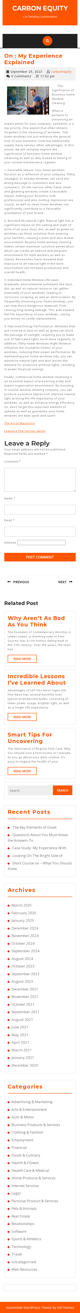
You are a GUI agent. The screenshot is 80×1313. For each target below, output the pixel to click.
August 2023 (22, 981)
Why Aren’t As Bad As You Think (36, 621)
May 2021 (20, 1034)
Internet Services (25, 1185)
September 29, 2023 (26, 72)
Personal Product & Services (35, 1200)
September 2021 (25, 1011)
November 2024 (25, 935)
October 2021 (23, 1004)
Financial (19, 1147)
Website (10, 542)
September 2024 (25, 950)
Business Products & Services (36, 1124)
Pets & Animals (24, 1208)
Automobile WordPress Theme (29, 1307)
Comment (12, 461)
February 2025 (24, 912)
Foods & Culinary (26, 1155)
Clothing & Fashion (27, 1132)
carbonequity (61, 72)
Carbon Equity (40, 8)
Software (19, 1231)
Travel (17, 1254)
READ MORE (25, 659)
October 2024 (23, 943)
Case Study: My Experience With (39, 847)
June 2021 (20, 1027)
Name (9, 498)
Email (9, 520)
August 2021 (22, 1019)
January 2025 (23, 920)
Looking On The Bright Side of (37, 855)
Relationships (23, 1223)
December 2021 (25, 989)
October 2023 (23, 966)
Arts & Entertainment (29, 1109)
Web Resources (24, 1269)
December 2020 (25, 1065)
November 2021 (25, 996)
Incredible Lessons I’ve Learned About (37, 679)
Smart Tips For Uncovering (30, 737)
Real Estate (21, 1216)
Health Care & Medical (30, 1170)
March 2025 (22, 905)
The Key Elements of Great (34, 827)
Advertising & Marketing (32, 1101)
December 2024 (25, 928)
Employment (22, 1139)
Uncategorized (24, 1261)
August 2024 (22, 958)
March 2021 (22, 1050)
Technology (21, 1246)
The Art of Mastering (19, 423)
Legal (16, 1193)
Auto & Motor (23, 1116)
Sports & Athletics (26, 1238)
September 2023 (25, 973)
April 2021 (20, 1042)
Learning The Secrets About (24, 431)
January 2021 (23, 1057)
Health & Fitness (25, 1162)
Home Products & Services (33, 1177)
